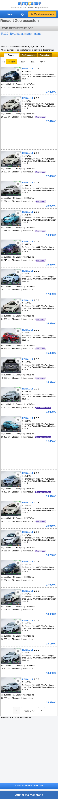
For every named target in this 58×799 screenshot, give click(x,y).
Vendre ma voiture (44, 14)
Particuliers (45, 55)
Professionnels (28, 55)
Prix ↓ (32, 61)
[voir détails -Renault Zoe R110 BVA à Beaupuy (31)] (11, 74)
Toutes (11, 55)
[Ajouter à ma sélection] (18, 70)
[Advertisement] (24, 128)
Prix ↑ (22, 61)
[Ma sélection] (23, 14)
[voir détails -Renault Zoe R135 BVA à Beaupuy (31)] (11, 188)
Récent (11, 61)
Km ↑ (42, 61)
